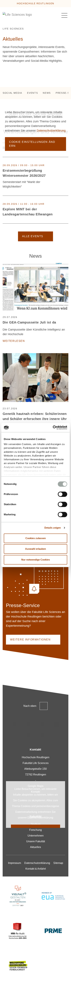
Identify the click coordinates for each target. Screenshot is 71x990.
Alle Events (32, 236)
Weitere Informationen (30, 639)
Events (32, 93)
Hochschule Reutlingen (35, 3)
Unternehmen (36, 835)
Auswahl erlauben (35, 548)
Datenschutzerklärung (51, 130)
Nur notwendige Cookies (35, 559)
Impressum (14, 863)
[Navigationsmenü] (64, 15)
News (47, 93)
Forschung (35, 829)
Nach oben (29, 705)
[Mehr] (66, 176)
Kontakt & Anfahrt (35, 868)
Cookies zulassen (35, 538)
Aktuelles (35, 847)
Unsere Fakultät (35, 841)
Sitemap (58, 863)
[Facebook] (42, 735)
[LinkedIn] (42, 724)
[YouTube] (28, 735)
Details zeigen (52, 527)
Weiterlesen (14, 341)
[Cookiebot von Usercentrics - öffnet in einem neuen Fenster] (52, 427)
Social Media (12, 93)
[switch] (62, 494)
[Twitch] (56, 724)
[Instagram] (14, 724)
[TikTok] (28, 724)
